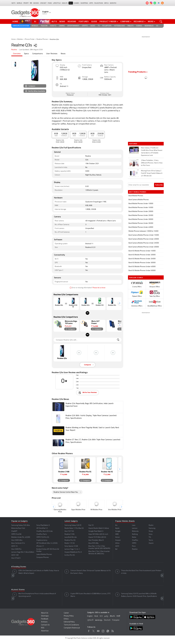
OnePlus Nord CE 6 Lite (44, 531)
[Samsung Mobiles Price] (60, 504)
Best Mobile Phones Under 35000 (141, 223)
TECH (71, 3)
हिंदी (31, 3)
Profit (26, 3)
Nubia (134, 537)
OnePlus (135, 540)
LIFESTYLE (57, 3)
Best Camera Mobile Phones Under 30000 (144, 247)
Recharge (139, 21)
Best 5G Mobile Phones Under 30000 (142, 263)
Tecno (151, 540)
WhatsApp (107, 631)
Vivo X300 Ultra (16, 540)
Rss (112, 631)
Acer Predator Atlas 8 (95, 540)
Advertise (45, 631)
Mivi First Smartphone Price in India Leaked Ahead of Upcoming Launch (37, 595)
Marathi (113, 3)
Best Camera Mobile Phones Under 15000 (144, 235)
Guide (94, 21)
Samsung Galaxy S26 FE (73, 525)
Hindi (96, 616)
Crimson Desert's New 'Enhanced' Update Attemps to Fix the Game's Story (90, 572)
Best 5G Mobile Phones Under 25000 (142, 259)
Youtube (98, 631)
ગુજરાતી (90, 620)
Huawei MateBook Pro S (73, 552)
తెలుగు (112, 616)
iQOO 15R (15, 555)
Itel (116, 549)
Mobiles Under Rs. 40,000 (20, 537)
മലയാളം (98, 620)
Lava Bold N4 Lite (71, 537)
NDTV (13, 3)
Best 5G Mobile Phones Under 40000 (142, 267)
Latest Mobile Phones (44, 554)
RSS (42, 628)
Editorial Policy (69, 622)
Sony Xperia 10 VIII (71, 546)
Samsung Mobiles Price (60, 511)
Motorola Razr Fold (18, 528)
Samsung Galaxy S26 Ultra (20, 525)
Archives (44, 622)
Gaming (62, 26)
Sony (150, 534)
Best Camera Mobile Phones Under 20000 (144, 239)
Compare (125, 21)
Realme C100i (69, 534)
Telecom (44, 26)
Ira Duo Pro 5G (70, 555)
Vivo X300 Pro (16, 549)
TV (99, 26)
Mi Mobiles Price (96, 510)
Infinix (117, 543)
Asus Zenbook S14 (18, 543)
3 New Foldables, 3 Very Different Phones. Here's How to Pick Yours (151, 163)
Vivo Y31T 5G (69, 531)
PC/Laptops (106, 26)
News (62, 21)
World (19, 3)
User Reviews (51, 54)
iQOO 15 (14, 546)
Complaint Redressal (72, 628)
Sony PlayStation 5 (43, 525)
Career (66, 613)
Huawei (118, 540)
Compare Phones (42, 557)
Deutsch (107, 620)
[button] (119, 303)
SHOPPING (84, 3)
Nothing (135, 534)
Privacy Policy (69, 616)
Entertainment (73, 26)
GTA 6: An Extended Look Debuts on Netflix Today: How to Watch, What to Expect (38, 572)
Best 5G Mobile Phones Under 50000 (142, 270)
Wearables (149, 26)
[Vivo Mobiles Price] (114, 504)
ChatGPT (14, 531)
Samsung (152, 528)
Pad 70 (90, 525)
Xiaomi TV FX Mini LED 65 (97, 537)
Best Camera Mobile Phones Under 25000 (144, 243)
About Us (44, 613)
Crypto (85, 26)
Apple (117, 528)
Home (15, 21)
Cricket (43, 3)
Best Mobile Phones (136, 196)
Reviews (72, 21)
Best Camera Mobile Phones (139, 200)
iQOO (117, 546)
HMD (117, 534)
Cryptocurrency (41, 540)
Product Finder (108, 21)
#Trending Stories (18, 567)
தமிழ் (106, 616)
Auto (54, 21)
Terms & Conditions (71, 625)
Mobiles (35, 26)
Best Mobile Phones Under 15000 (141, 207)
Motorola (135, 531)
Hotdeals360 (119, 26)
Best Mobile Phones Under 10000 (141, 204)
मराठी (118, 616)
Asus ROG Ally (93, 543)
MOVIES (36, 3)
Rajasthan (98, 3)
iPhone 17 (40, 546)
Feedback (44, 619)
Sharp (151, 531)
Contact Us (45, 625)
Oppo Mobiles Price (78, 510)
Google (117, 531)
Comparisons (37, 54)
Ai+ (116, 525)
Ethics (66, 619)
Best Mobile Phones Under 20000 (141, 211)
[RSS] (162, 3)
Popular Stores (136, 277)
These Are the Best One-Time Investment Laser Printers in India (141, 572)
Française (115, 620)
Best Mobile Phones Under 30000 (141, 219)
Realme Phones (42, 39)
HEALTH (65, 3)
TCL (150, 537)
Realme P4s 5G (70, 540)
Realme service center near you (66, 492)
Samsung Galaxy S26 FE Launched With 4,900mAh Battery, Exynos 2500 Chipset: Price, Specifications (139, 595)
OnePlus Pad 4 (41, 534)
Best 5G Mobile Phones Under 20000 (142, 255)
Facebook (88, 631)
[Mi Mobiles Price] (96, 504)
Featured (133, 143)
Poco (134, 546)
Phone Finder (30, 39)
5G (157, 26)
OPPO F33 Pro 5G (42, 537)
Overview (17, 54)
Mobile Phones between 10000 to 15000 (143, 231)
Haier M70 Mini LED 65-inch (98, 534)
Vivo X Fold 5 (15, 558)
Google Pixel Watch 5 (95, 531)
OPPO (134, 543)
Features (84, 21)
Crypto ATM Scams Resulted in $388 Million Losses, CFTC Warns (90, 595)
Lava (133, 525)
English (90, 616)
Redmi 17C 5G (70, 543)
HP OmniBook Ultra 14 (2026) (47, 543)
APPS (91, 3)
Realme (14, 50)
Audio (92, 26)
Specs (26, 54)
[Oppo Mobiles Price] (78, 504)
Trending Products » (138, 72)
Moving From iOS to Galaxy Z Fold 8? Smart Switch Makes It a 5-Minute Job (151, 173)
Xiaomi (151, 543)
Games (76, 3)
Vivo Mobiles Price (114, 510)
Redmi (151, 525)
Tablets (130, 26)
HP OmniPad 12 (42, 528)
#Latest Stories (18, 590)
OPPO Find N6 (16, 534)
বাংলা (101, 616)
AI (35, 21)
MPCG (106, 3)
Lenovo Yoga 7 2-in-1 (72, 549)
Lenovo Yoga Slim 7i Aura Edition (22, 552)
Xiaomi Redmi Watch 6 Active (98, 528)
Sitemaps (45, 616)
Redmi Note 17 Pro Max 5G (74, 528)
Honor (117, 537)
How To (53, 26)
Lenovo (134, 528)
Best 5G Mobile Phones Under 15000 (142, 251)
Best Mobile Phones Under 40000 (141, 227)
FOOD (50, 3)
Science (139, 26)
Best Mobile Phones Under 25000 (141, 215)
